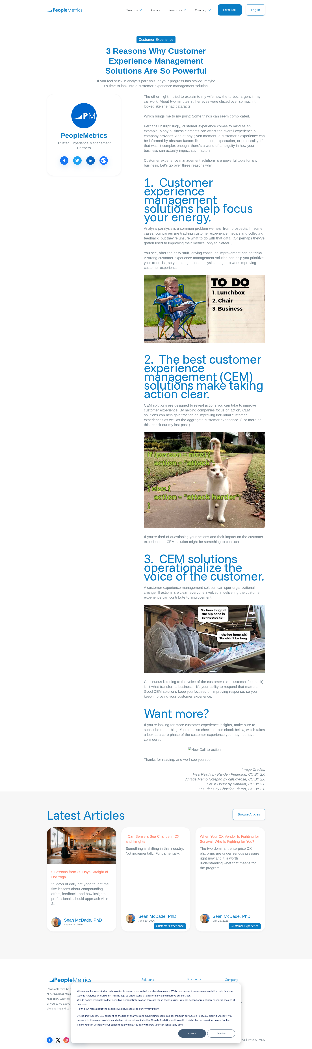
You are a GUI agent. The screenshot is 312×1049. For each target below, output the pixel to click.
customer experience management (186, 258)
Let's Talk (230, 10)
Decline (221, 1033)
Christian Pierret (233, 789)
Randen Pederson (231, 774)
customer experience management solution (181, 588)
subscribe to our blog (160, 730)
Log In (255, 10)
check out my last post (170, 425)
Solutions (132, 10)
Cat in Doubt (217, 784)
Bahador (239, 784)
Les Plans (206, 789)
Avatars (155, 10)
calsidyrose (237, 779)
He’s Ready (202, 774)
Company (201, 10)
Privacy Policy (151, 1008)
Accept (192, 1033)
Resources (175, 10)
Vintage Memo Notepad (203, 779)
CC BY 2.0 (256, 774)
